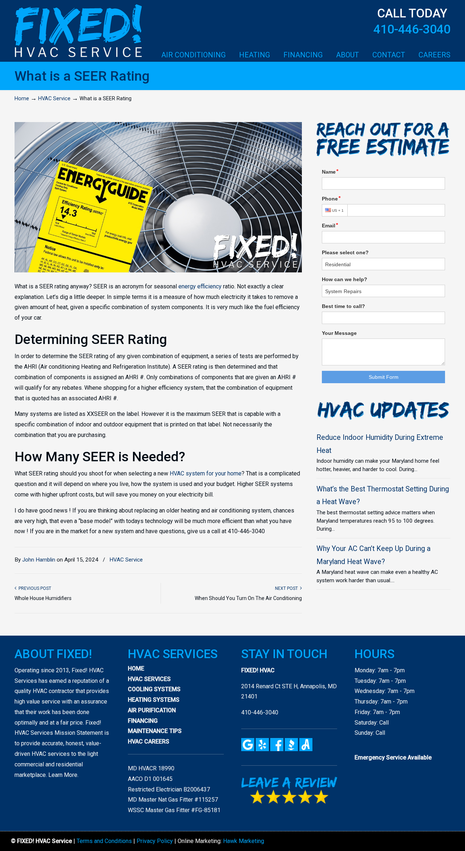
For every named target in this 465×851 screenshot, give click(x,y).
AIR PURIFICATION (152, 710)
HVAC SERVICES (149, 679)
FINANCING (143, 720)
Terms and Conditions (104, 841)
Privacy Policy (155, 841)
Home (22, 99)
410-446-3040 (411, 29)
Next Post (287, 588)
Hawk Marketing (243, 841)
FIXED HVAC (78, 31)
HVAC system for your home (206, 473)
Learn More (62, 774)
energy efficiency (200, 286)
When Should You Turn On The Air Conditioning (248, 598)
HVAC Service (54, 99)
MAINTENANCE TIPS (155, 731)
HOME (136, 668)
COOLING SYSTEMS (154, 689)
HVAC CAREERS (148, 741)
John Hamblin (38, 559)
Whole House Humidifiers (43, 598)
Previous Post (33, 588)
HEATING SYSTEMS (153, 699)
